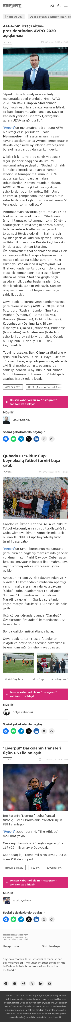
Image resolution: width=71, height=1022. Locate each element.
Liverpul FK (54, 867)
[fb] (6, 439)
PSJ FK (35, 867)
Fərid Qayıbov (14, 679)
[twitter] (29, 439)
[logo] (12, 6)
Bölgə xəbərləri (23, 712)
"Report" (9, 127)
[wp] (13, 439)
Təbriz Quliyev (22, 900)
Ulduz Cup (37, 679)
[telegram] (21, 439)
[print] (44, 439)
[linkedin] (36, 439)
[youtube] (49, 983)
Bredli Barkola (14, 867)
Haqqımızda (11, 946)
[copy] (52, 439)
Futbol (7, 42)
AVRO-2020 (12, 387)
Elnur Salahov (21, 419)
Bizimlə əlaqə (51, 946)
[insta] (14, 983)
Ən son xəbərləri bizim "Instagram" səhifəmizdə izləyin (33, 402)
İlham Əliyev (14, 16)
